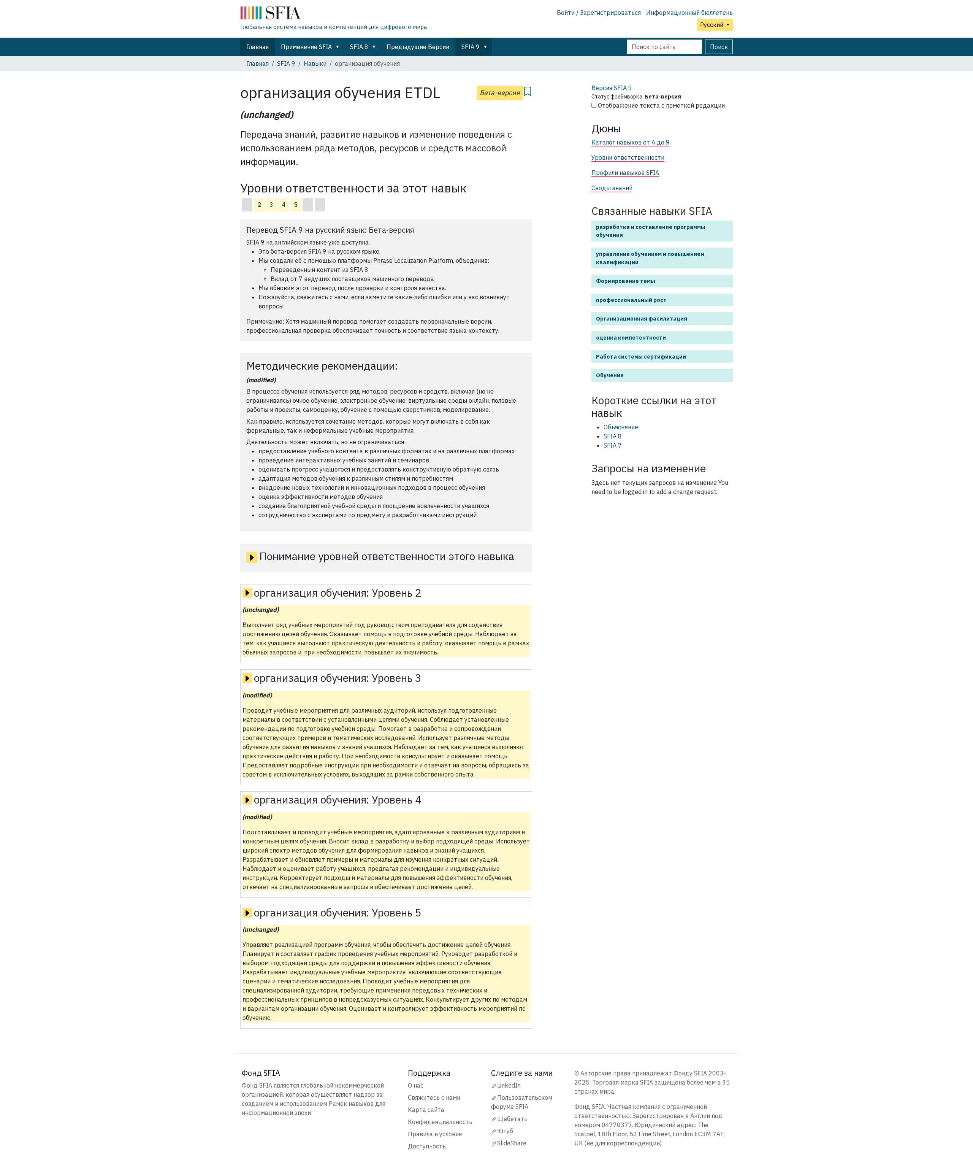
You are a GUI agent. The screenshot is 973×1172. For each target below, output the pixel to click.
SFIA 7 (613, 445)
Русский (712, 25)
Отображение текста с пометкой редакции (661, 105)
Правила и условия (435, 1134)
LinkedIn (509, 1085)
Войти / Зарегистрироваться (599, 12)
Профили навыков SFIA (625, 172)
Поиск (719, 47)
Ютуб (505, 1131)
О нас (415, 1085)
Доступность (427, 1146)
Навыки (315, 63)
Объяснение (621, 427)
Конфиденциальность (440, 1122)
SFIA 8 (359, 47)
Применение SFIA (306, 47)
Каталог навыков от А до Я (630, 142)
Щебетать (512, 1119)
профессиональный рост (631, 299)
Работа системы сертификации (641, 356)
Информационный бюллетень (689, 12)
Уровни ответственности (627, 157)
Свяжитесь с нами (434, 1097)
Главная (257, 47)
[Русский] (333, 14)
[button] (339, 47)
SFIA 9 (470, 47)
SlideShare (511, 1143)
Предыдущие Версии (418, 47)
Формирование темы (625, 280)
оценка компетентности (631, 337)
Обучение (610, 375)
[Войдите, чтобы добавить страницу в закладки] (527, 90)
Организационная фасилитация (641, 318)
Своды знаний (611, 188)
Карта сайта (426, 1109)
